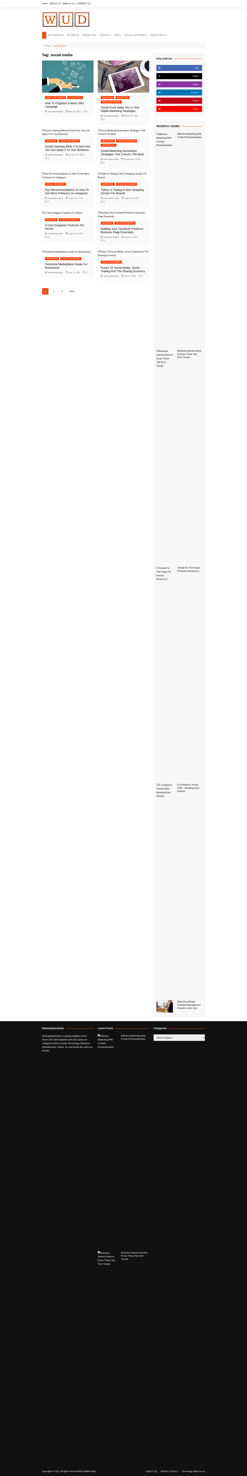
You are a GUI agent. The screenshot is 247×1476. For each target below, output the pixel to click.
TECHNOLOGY (56, 35)
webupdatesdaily (55, 111)
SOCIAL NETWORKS (135, 35)
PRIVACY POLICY (169, 1471)
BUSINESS (73, 35)
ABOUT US (55, 3)
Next (72, 291)
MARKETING (89, 35)
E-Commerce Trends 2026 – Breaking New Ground (188, 788)
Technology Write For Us (193, 1471)
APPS (117, 35)
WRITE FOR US (158, 35)
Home (45, 3)
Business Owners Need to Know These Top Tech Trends (189, 354)
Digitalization (107, 97)
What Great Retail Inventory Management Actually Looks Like (188, 1004)
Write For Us (69, 3)
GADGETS (105, 35)
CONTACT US (83, 3)
